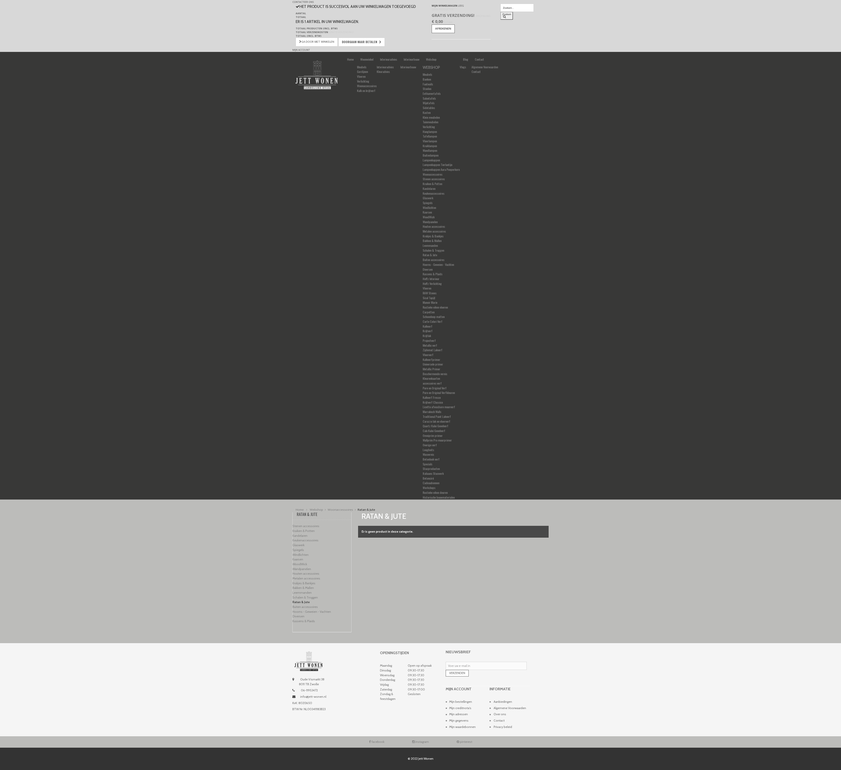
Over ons (500, 714)
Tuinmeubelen (430, 122)
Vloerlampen (430, 141)
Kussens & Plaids (432, 274)
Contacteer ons (303, 2)
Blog (465, 59)
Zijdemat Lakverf (432, 350)
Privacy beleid (503, 727)
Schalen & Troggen (433, 250)
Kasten (427, 112)
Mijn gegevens (458, 720)
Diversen (428, 269)
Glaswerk (428, 198)
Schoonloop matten (434, 316)
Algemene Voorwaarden (485, 67)
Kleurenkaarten (431, 378)
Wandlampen (430, 150)
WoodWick (429, 217)
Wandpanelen (430, 221)
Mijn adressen (458, 714)
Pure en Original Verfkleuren (439, 392)
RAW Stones (429, 293)
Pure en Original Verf (435, 388)
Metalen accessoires (434, 231)
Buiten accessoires (433, 259)
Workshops (429, 487)
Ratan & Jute (430, 255)
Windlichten (429, 207)
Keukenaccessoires (433, 193)
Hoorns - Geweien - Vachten (438, 264)
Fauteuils (428, 84)
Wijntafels (429, 103)
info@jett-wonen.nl (313, 697)
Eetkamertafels (432, 93)
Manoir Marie (430, 302)
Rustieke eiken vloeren (435, 307)
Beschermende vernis (435, 373)
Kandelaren (429, 188)
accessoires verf (432, 383)
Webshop (431, 59)
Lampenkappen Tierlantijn (437, 164)
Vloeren (361, 76)
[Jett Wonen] (316, 74)
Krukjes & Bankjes (433, 236)
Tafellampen (430, 136)
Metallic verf (430, 345)
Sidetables (429, 107)
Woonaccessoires (367, 85)
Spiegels (428, 202)
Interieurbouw (411, 59)
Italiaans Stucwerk (433, 473)
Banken (427, 79)
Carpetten (429, 312)
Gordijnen (362, 71)
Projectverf (429, 340)
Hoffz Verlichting (432, 283)
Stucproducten (431, 468)
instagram (422, 742)
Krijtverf (428, 330)
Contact (479, 59)
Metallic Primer (431, 369)
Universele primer (433, 364)
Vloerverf (428, 354)
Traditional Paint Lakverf (437, 416)
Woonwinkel (366, 59)
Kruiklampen (430, 145)
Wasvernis (428, 454)
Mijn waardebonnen (462, 727)
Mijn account (301, 49)
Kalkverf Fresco (432, 397)
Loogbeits (428, 449)
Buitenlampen (430, 155)
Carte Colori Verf (432, 321)
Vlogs (463, 67)
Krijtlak (427, 335)
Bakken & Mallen (432, 240)
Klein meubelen (431, 117)
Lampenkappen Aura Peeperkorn (441, 169)
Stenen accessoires (434, 179)
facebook (377, 742)
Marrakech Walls (432, 411)
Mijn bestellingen (460, 702)
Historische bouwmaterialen (439, 497)
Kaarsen (427, 212)
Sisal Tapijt (429, 297)
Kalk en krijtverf (366, 90)
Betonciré (428, 478)
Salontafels (429, 98)
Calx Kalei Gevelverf (434, 430)
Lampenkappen (431, 160)
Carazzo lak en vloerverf (436, 421)
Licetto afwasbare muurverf (439, 406)
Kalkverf (427, 326)
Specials (427, 464)
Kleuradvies (383, 71)
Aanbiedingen (503, 702)
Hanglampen (430, 131)
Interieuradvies (388, 59)
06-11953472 (309, 690)
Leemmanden (430, 245)
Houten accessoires (434, 226)
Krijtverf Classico (433, 402)
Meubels (361, 67)
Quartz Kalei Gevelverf (435, 426)
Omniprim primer (433, 435)
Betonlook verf (431, 459)
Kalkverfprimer (431, 359)
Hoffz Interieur (431, 278)
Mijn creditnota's (460, 708)
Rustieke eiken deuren (435, 492)
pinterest (465, 742)
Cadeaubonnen (431, 482)
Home (350, 59)
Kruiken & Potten (432, 183)
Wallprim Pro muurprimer (437, 440)
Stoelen (427, 88)
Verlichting (363, 81)
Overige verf (430, 445)
